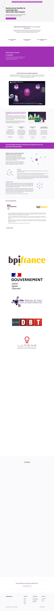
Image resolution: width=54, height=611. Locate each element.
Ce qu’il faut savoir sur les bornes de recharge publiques (15, 562)
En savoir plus (21, 137)
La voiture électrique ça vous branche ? (12, 528)
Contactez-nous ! (27, 586)
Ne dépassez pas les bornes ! (11, 493)
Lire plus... (27, 570)
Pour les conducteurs (11, 18)
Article (10, 529)
